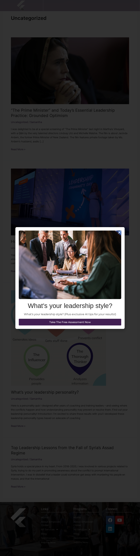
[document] (70, 278)
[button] (119, 232)
